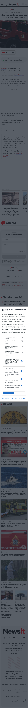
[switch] (22, 341)
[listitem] (14, 338)
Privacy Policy (22, 398)
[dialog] (14, 354)
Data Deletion (5, 398)
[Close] (24, 309)
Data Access (14, 398)
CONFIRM (8, 392)
